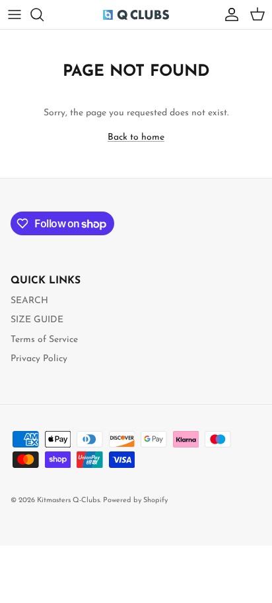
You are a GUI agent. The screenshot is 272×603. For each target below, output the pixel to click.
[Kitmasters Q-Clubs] (136, 14)
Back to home (136, 137)
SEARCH (29, 301)
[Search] (43, 14)
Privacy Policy (39, 359)
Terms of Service (44, 340)
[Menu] (14, 14)
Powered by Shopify (135, 500)
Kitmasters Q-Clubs (68, 500)
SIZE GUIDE (37, 320)
